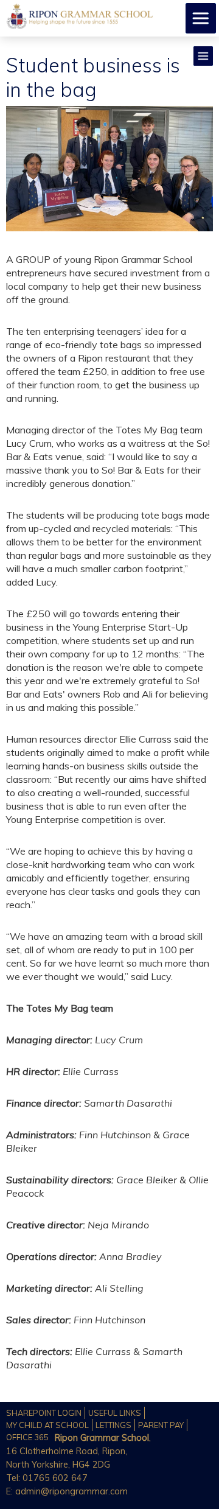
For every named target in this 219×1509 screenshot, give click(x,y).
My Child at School (47, 1425)
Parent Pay (161, 1425)
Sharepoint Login (44, 1413)
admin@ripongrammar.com (71, 1491)
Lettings (113, 1425)
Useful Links (114, 1413)
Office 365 (27, 1437)
